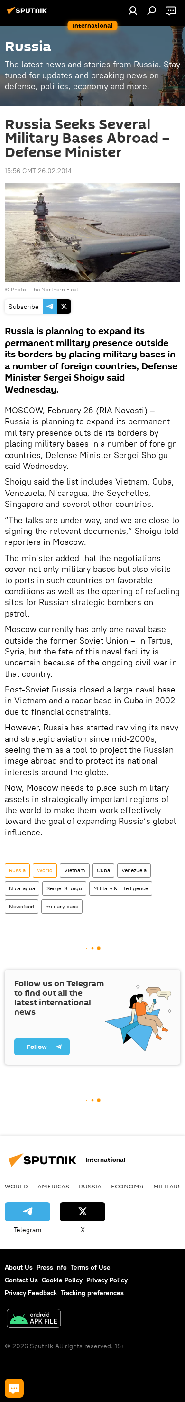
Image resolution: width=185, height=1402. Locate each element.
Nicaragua (22, 888)
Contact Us (21, 1280)
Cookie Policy (62, 1280)
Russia (17, 870)
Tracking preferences (92, 1293)
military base (62, 906)
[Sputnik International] (28, 14)
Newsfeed (21, 906)
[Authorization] (132, 10)
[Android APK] (33, 1319)
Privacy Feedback (31, 1293)
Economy (127, 1186)
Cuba (103, 870)
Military (167, 1186)
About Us (19, 1267)
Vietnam (74, 870)
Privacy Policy (107, 1280)
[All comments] (14, 1388)
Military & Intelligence (120, 888)
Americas (53, 1186)
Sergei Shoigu (64, 888)
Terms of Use (91, 1267)
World (45, 870)
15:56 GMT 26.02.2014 (38, 171)
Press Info (52, 1267)
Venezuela (134, 870)
